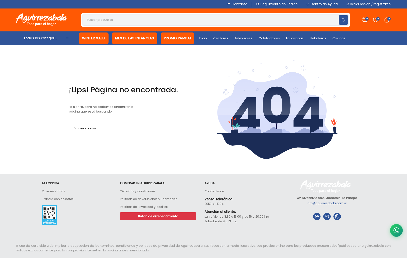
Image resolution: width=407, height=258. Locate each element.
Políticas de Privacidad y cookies (144, 207)
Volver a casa (85, 128)
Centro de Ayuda (324, 4)
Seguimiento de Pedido (279, 4)
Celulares (220, 38)
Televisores (243, 38)
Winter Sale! (93, 38)
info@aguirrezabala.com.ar (327, 203)
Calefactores (269, 38)
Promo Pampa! (177, 38)
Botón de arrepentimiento (158, 216)
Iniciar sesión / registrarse (370, 4)
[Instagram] (327, 216)
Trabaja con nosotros (58, 199)
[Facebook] (317, 216)
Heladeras (318, 38)
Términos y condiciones (137, 191)
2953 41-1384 (214, 204)
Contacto (239, 4)
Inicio (203, 38)
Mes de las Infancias (134, 38)
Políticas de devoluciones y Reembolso (148, 199)
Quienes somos (53, 191)
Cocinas (338, 38)
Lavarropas (295, 38)
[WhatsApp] (337, 216)
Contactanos (214, 191)
